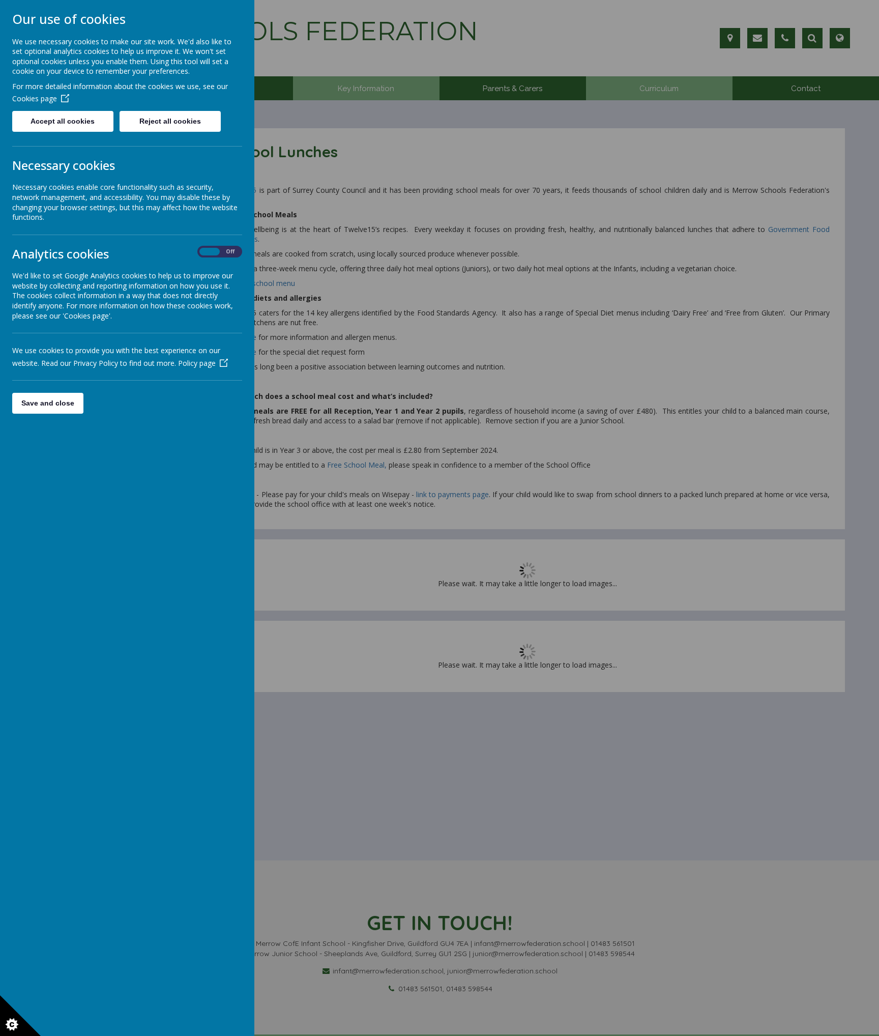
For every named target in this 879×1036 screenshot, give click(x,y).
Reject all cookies (170, 121)
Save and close (47, 403)
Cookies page (34, 98)
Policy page (197, 363)
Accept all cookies (63, 121)
